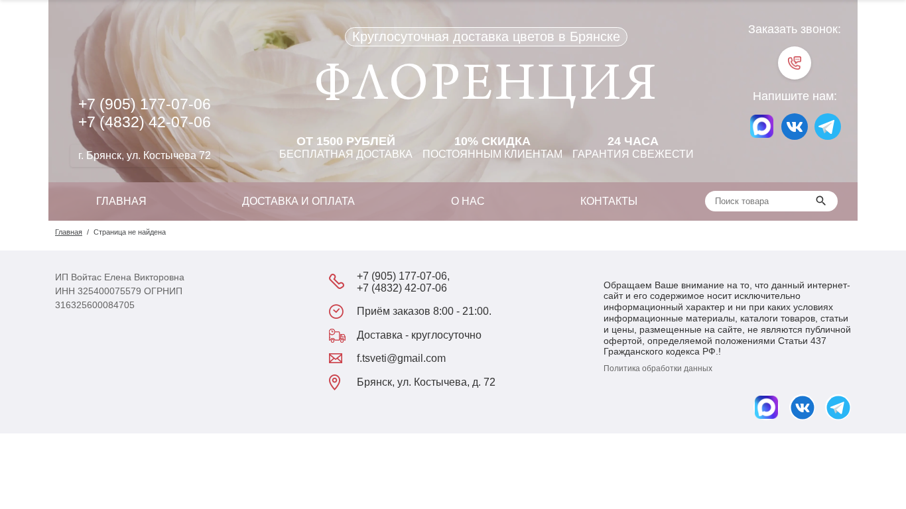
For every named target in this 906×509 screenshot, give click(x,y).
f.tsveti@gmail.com (401, 358)
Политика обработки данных (658, 368)
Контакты (608, 201)
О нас (468, 201)
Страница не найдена (130, 232)
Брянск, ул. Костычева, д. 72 (426, 382)
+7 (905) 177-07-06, (403, 276)
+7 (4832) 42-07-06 (144, 122)
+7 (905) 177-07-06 (144, 104)
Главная (121, 201)
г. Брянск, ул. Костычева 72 (144, 155)
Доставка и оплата (298, 201)
